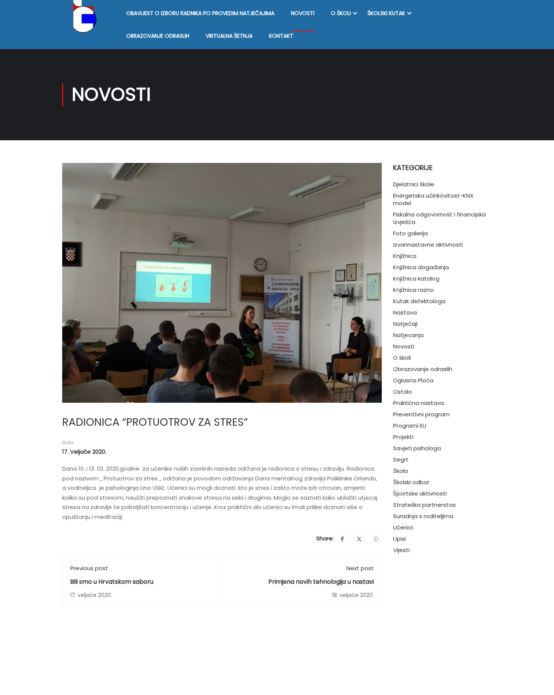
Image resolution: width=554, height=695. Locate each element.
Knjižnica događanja (421, 267)
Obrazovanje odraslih (157, 36)
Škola (400, 471)
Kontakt (281, 36)
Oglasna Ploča (413, 380)
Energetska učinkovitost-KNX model (433, 199)
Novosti (302, 13)
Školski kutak (386, 13)
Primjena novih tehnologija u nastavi (321, 581)
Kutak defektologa (419, 301)
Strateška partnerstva (424, 505)
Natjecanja (408, 335)
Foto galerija (410, 233)
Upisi (399, 539)
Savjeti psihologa (417, 448)
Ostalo (402, 392)
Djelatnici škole (413, 184)
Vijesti (401, 550)
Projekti (403, 437)
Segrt (401, 459)
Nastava (405, 312)
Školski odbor (411, 482)
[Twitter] (359, 538)
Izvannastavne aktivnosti (428, 245)
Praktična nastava (418, 403)
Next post (360, 568)
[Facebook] (342, 538)
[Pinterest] (376, 538)
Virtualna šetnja (229, 36)
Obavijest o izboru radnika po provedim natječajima (200, 13)
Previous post (89, 568)
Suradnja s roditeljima (423, 516)
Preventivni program (421, 414)
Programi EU (409, 426)
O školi (341, 13)
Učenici (403, 527)
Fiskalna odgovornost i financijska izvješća (439, 218)
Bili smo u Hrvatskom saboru (111, 581)
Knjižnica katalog (416, 278)
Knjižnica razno (413, 290)
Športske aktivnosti (420, 493)
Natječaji (405, 324)
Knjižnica (404, 256)
